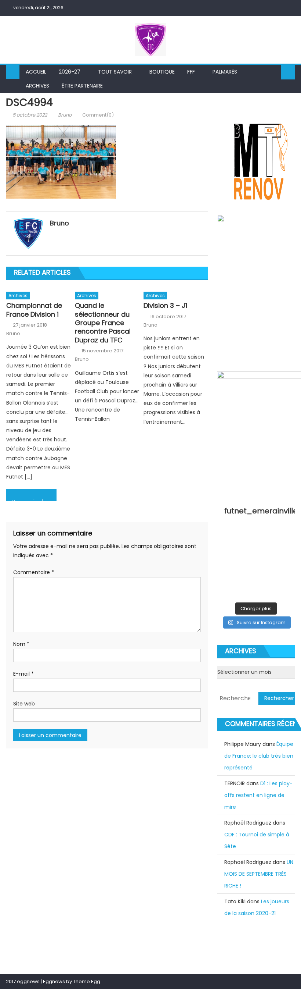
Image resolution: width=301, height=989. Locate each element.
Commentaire (33, 572)
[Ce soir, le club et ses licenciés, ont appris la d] (266, 578)
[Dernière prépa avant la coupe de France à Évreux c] (225, 565)
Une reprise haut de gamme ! (34, 499)
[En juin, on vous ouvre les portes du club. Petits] (266, 539)
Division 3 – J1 (165, 305)
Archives (37, 85)
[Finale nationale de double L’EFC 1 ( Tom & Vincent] (225, 539)
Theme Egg (86, 981)
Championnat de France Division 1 (34, 310)
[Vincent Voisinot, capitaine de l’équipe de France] (286, 578)
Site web (24, 703)
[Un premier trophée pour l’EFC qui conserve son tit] (245, 565)
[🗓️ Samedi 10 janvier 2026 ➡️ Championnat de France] (245, 591)
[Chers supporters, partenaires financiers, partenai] (266, 591)
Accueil (36, 71)
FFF (191, 71)
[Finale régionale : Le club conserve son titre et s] (266, 552)
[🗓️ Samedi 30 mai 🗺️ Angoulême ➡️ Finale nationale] (245, 539)
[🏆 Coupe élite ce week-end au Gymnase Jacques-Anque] (225, 552)
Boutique (162, 71)
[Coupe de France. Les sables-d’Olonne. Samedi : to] (245, 578)
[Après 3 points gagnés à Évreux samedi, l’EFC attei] (225, 578)
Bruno (65, 114)
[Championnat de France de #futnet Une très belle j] (225, 591)
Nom (21, 644)
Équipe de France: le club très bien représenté (258, 755)
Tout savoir (115, 71)
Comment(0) (98, 114)
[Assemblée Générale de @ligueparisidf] (286, 591)
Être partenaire (82, 85)
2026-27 (69, 71)
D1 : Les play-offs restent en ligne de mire (258, 795)
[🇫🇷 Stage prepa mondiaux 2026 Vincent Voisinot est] (286, 552)
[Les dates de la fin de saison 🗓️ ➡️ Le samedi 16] (286, 539)
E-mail (23, 673)
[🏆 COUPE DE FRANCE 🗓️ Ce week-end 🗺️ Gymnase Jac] (245, 552)
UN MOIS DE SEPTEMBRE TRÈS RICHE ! (258, 873)
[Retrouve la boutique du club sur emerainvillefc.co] (266, 565)
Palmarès (225, 71)
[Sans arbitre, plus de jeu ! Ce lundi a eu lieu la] (286, 565)
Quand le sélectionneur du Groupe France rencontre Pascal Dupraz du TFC (103, 322)
